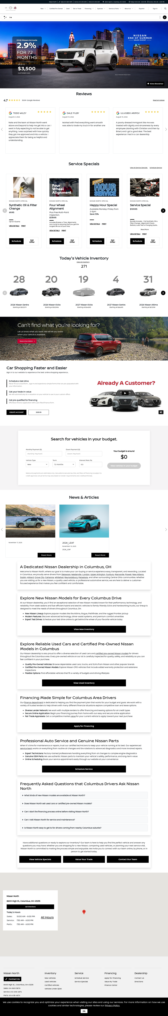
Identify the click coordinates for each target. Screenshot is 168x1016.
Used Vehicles (50, 981)
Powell (128, 574)
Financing (110, 973)
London (86, 574)
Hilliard (30, 577)
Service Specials (81, 981)
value (73, 716)
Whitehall (59, 577)
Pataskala (83, 577)
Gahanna (49, 577)
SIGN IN (38, 412)
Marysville (119, 574)
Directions (139, 981)
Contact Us (14, 979)
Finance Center (111, 985)
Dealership (141, 973)
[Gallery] (84, 54)
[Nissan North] (11, 8)
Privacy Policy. (112, 1005)
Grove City (39, 577)
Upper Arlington (97, 574)
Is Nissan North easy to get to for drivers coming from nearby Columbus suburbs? (62, 827)
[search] (165, 8)
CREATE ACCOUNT (16, 412)
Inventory (50, 973)
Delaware (65, 574)
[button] (84, 912)
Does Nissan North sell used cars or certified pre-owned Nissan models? (58, 803)
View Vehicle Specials (40, 859)
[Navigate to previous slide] (2, 55)
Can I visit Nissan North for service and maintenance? (49, 819)
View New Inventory (84, 629)
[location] (103, 2)
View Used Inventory (84, 683)
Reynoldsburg (71, 577)
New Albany (138, 574)
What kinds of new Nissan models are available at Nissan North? (54, 795)
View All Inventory (83, 262)
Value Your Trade (83, 859)
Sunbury (110, 574)
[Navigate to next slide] (166, 55)
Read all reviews (158, 100)
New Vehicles (50, 978)
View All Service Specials (139, 168)
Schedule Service (156, 168)
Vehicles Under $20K (53, 988)
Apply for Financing (84, 726)
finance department (33, 702)
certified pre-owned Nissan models (111, 653)
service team (26, 748)
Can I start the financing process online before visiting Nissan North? (56, 811)
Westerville (76, 574)
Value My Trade (111, 981)
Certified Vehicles (52, 985)
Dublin (23, 577)
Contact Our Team (128, 859)
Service (79, 973)
